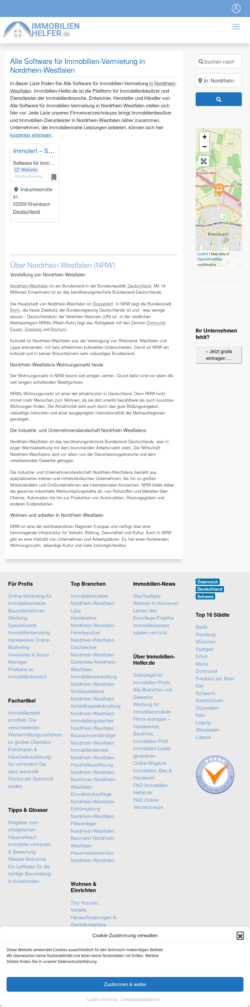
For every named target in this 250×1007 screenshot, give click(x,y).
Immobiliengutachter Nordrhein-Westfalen (92, 724)
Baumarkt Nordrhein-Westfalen (93, 841)
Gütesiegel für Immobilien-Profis (152, 678)
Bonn (15, 310)
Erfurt (201, 656)
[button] (240, 935)
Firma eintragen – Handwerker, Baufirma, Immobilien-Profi (151, 729)
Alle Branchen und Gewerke (152, 693)
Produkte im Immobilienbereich (27, 673)
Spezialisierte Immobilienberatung (29, 629)
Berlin (202, 626)
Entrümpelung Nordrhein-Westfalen (92, 812)
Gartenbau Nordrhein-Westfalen (94, 665)
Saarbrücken (209, 700)
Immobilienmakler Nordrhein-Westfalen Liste (92, 603)
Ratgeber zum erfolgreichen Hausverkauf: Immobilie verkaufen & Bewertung (29, 837)
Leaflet (202, 253)
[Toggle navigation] (236, 8)
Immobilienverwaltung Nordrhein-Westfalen (94, 680)
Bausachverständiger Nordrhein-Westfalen (93, 739)
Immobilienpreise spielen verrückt (151, 629)
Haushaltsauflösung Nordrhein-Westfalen (92, 768)
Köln (200, 714)
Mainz (202, 663)
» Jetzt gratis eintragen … (219, 355)
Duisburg (33, 329)
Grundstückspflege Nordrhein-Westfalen (92, 797)
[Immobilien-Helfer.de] (41, 28)
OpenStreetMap (209, 258)
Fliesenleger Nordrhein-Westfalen (92, 827)
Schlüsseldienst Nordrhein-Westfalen (92, 695)
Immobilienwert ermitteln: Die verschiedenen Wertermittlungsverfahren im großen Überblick (35, 727)
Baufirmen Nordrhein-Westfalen (94, 783)
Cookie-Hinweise (102, 998)
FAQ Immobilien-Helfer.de (151, 789)
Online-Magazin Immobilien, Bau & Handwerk (152, 770)
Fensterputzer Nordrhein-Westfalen (92, 636)
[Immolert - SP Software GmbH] (219, 189)
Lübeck (203, 737)
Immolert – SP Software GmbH (56, 150)
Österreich (207, 582)
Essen (16, 329)
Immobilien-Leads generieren (152, 752)
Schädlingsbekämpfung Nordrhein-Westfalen (94, 709)
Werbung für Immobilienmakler (152, 708)
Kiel (199, 685)
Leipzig (203, 722)
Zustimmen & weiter (125, 984)
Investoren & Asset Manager (28, 658)
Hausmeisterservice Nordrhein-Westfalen (92, 856)
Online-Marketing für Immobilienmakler (29, 599)
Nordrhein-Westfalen (29, 286)
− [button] (204, 147)
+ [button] (204, 137)
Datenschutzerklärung (140, 998)
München (205, 641)
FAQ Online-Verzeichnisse (148, 803)
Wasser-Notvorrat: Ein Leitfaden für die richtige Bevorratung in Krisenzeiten (29, 869)
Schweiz (205, 596)
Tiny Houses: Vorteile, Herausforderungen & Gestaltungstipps (93, 913)
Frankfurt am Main (215, 678)
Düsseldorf (103, 304)
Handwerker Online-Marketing (29, 643)
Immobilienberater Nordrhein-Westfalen (92, 753)
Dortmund (156, 322)
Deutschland (26, 211)
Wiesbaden (207, 729)
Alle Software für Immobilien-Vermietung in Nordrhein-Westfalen (77, 65)
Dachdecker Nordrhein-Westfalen (92, 650)
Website (29, 170)
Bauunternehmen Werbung (26, 614)
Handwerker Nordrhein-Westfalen (92, 621)
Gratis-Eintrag (28, 176)
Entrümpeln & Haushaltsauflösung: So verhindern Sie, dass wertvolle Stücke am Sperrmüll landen (30, 767)
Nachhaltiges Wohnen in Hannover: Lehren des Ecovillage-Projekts (156, 606)
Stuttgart (205, 648)
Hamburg (205, 634)
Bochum (58, 329)
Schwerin (205, 692)
